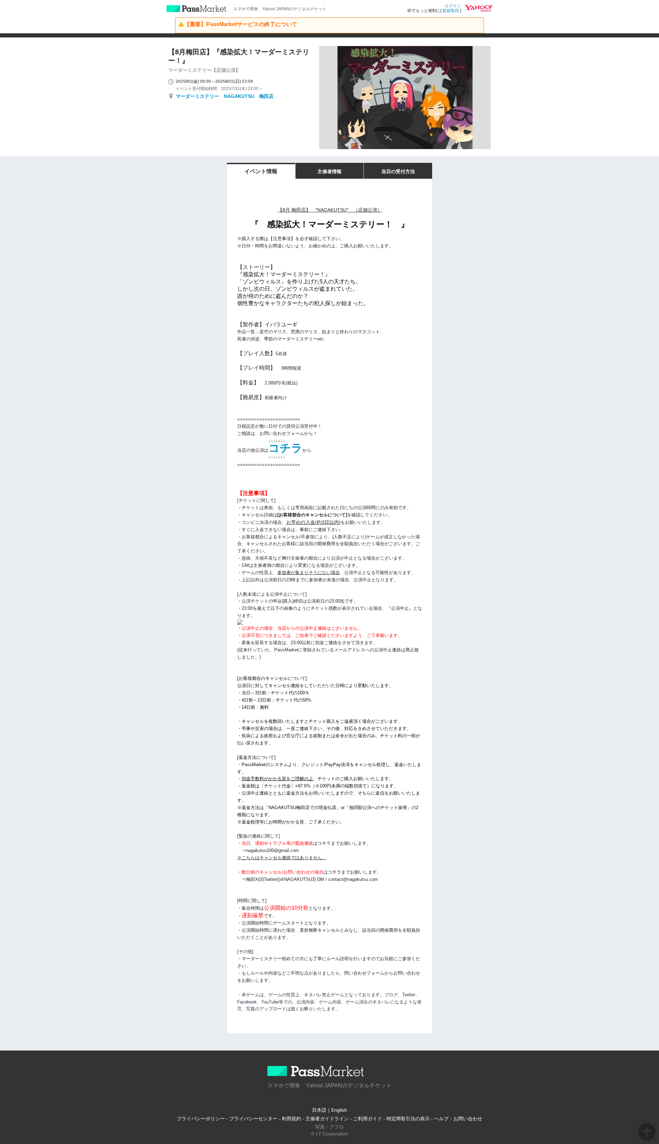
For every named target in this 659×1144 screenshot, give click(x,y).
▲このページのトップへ (647, 1132)
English (339, 1110)
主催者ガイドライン (327, 1118)
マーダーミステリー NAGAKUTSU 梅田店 (225, 96)
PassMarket (196, 8)
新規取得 (450, 10)
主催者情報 (329, 171)
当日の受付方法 (398, 171)
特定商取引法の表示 (408, 1118)
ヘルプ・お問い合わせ (458, 1118)
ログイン (452, 5)
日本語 (319, 1110)
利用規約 (291, 1118)
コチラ (285, 448)
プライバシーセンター (253, 1118)
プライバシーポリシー (201, 1118)
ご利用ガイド (367, 1118)
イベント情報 (260, 171)
